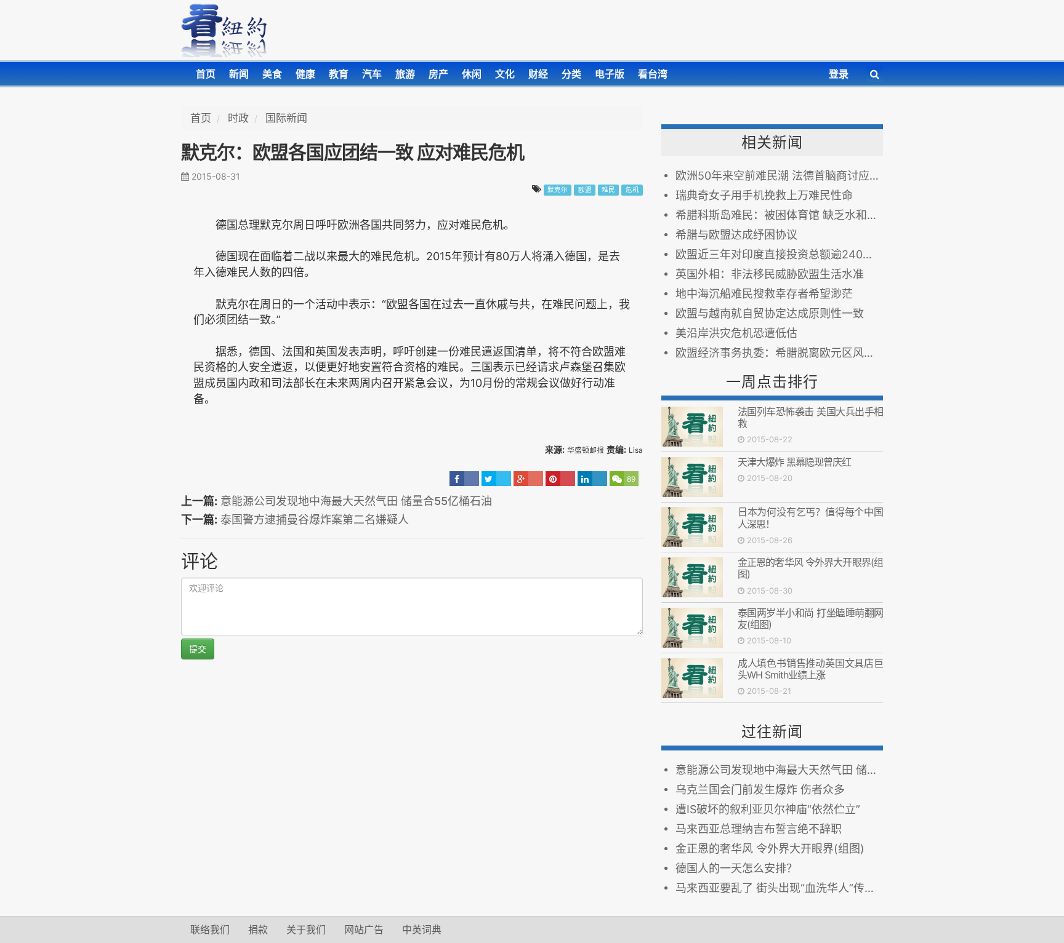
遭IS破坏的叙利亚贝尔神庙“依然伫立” (767, 809)
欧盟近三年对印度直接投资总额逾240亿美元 (779, 254)
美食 (272, 74)
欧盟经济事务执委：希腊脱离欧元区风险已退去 (779, 352)
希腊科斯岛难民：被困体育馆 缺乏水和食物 (779, 215)
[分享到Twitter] (496, 478)
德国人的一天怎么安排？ (736, 868)
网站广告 (364, 929)
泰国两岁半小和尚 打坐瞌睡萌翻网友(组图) (810, 619)
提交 (197, 648)
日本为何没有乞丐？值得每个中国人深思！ (810, 518)
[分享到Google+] (528, 478)
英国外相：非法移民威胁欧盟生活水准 (769, 274)
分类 (571, 74)
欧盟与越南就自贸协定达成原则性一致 (769, 313)
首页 (206, 74)
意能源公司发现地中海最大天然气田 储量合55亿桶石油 (356, 501)
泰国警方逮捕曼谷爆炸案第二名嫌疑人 (314, 519)
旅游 (405, 74)
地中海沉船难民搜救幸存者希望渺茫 (764, 293)
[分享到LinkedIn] (592, 478)
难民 (608, 190)
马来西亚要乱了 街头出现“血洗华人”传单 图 (779, 887)
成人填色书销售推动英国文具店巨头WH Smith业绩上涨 (810, 669)
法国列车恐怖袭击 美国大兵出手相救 (810, 417)
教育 (339, 74)
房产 (438, 74)
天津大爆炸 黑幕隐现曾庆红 (797, 462)
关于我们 (306, 929)
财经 (538, 74)
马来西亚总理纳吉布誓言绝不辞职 (758, 828)
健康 (305, 74)
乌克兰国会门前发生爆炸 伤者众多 (760, 789)
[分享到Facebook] (464, 478)
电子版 (609, 74)
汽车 (372, 74)
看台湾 (652, 74)
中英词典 (421, 929)
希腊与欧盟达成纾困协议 (736, 234)
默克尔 (557, 190)
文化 (505, 74)
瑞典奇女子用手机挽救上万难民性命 (764, 195)
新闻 (239, 74)
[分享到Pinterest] (560, 478)
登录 (838, 74)
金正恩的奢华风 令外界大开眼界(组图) (810, 568)
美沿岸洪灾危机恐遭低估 (736, 333)
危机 (632, 190)
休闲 (472, 74)
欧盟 (585, 190)
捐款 (258, 929)
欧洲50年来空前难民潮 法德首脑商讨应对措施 (779, 175)
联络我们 (210, 929)
